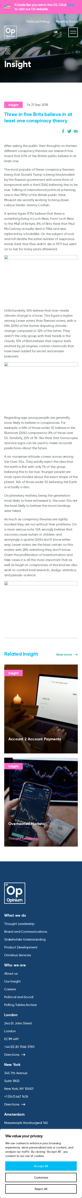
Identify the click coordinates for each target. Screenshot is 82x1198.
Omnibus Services (17, 955)
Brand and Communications (25, 932)
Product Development (20, 947)
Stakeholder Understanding (25, 939)
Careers (10, 989)
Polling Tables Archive (20, 1005)
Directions (11, 1055)
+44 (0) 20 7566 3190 (19, 1047)
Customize (41, 1177)
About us (11, 973)
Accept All (41, 1166)
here (70, 5)
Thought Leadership (19, 924)
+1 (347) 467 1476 (16, 1096)
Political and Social (18, 997)
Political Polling (37, 21)
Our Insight (12, 981)
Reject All (41, 1189)
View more (64, 654)
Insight (13, 105)
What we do (15, 915)
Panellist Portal (67, 21)
